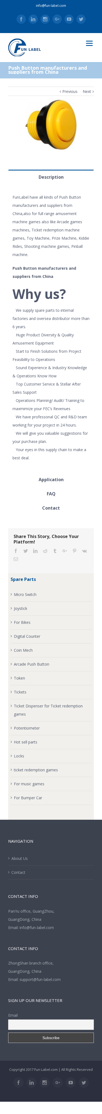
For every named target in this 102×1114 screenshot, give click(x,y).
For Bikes (22, 622)
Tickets (20, 692)
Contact (18, 872)
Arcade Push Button (31, 664)
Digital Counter (27, 636)
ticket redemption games (36, 769)
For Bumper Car (28, 797)
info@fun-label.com (51, 5)
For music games (29, 783)
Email (13, 1015)
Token (19, 678)
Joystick (20, 608)
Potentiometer (27, 728)
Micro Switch (25, 594)
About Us (19, 858)
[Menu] (89, 43)
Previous (70, 91)
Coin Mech (23, 650)
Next (87, 91)
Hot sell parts (25, 742)
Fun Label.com (46, 1069)
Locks (19, 756)
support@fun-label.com (40, 979)
